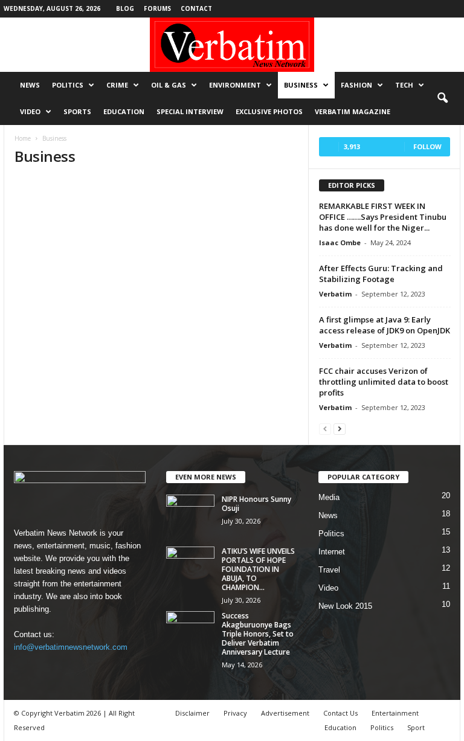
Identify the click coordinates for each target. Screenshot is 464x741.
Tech (404, 84)
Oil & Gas (168, 84)
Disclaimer (192, 712)
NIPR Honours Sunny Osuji (256, 503)
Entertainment (395, 712)
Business (301, 84)
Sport (416, 727)
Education (123, 111)
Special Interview (190, 111)
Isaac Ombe (340, 242)
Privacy (235, 712)
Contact (196, 8)
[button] (442, 98)
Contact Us (340, 712)
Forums (157, 8)
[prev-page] (325, 428)
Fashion (356, 84)
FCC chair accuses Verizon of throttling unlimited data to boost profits (383, 381)
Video (30, 111)
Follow (427, 146)
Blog (125, 8)
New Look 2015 (345, 606)
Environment (235, 84)
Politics (67, 84)
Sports (77, 111)
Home (22, 138)
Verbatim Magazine (352, 111)
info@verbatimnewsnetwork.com (70, 647)
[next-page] (340, 428)
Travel (329, 569)
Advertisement (285, 712)
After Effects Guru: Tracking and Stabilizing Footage (381, 273)
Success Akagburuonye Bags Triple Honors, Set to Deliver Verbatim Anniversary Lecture (258, 634)
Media (329, 497)
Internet (331, 551)
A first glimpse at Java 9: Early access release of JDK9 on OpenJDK (384, 325)
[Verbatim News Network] (232, 45)
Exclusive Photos (269, 111)
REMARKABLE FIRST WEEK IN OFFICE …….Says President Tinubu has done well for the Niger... (382, 216)
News (30, 84)
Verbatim (335, 293)
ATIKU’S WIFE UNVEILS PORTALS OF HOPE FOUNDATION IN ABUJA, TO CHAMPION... (258, 569)
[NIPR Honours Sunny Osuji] (190, 513)
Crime (117, 84)
